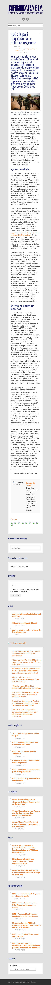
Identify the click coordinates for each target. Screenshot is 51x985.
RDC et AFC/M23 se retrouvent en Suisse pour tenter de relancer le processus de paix (25, 694)
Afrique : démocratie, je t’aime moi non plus (26, 615)
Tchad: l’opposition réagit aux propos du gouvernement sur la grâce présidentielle (26, 653)
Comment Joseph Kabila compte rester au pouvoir (25, 761)
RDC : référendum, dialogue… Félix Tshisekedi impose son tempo (24, 904)
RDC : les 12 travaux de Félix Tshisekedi (24, 752)
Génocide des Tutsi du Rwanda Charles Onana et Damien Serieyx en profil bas (26, 872)
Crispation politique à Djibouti (24, 623)
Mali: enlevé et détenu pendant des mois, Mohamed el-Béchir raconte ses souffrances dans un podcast (25, 671)
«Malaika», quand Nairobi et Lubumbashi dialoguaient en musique (26, 687)
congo (22, 49)
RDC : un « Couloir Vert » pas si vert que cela (25, 935)
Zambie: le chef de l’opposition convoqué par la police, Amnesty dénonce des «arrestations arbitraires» (24, 713)
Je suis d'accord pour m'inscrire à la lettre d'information (24, 590)
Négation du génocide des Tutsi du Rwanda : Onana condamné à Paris (23, 861)
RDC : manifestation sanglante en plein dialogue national (26, 770)
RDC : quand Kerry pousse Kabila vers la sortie (26, 779)
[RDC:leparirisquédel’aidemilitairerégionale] (23, 38)
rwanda (21, 50)
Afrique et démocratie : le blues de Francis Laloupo (26, 630)
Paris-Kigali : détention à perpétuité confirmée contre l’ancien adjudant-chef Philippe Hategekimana (25, 848)
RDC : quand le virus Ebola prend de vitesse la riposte (26, 894)
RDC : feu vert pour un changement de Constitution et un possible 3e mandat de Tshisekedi (26, 945)
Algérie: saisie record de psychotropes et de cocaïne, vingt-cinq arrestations (25, 679)
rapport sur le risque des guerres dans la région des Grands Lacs (25, 234)
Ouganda (34, 49)
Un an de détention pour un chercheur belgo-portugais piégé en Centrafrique (25, 801)
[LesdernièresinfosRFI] (18, 643)
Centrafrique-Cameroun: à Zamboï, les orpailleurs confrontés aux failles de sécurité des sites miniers (26, 703)
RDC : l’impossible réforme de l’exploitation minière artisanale (25, 915)
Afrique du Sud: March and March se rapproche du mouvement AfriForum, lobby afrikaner (26, 662)
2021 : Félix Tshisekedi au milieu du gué (25, 734)
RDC (17, 50)
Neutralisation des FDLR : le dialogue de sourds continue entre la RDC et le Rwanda (26, 925)
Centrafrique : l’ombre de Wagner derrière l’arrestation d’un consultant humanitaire (26, 813)
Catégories (14, 966)
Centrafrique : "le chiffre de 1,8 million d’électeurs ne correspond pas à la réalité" (26, 824)
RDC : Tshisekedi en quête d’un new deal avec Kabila (25, 743)
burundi (18, 49)
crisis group (28, 49)
